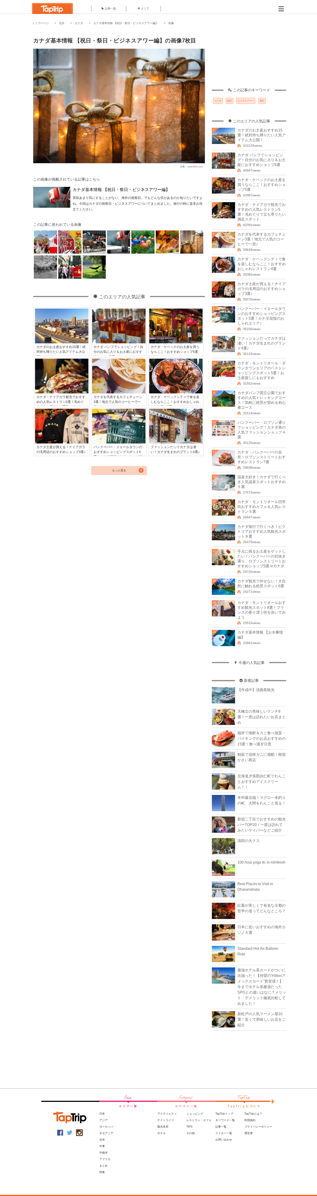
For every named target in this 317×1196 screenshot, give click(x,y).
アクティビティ (167, 1113)
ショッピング (194, 1113)
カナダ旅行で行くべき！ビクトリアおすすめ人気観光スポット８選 (261, 531)
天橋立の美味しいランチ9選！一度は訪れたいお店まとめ (261, 716)
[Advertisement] (249, 59)
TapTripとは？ (253, 1113)
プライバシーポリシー (258, 1126)
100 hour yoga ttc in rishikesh (261, 862)
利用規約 (250, 1120)
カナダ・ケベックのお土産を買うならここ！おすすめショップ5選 (261, 184)
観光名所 (162, 1126)
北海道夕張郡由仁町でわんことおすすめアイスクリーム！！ (261, 781)
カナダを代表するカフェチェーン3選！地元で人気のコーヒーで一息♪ (261, 239)
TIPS (189, 1126)
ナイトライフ (165, 1120)
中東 (102, 1146)
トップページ (40, 23)
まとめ (103, 1165)
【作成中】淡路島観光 (256, 690)
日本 (102, 1113)
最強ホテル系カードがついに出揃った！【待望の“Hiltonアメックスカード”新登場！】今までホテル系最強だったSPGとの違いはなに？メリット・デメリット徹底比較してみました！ (261, 986)
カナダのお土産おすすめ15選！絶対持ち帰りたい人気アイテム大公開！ (261, 135)
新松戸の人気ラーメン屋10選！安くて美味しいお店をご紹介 (261, 1019)
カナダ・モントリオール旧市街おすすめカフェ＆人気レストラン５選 (261, 506)
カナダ (79, 23)
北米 (62, 23)
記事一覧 (110, 8)
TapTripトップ (224, 1113)
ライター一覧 (223, 1133)
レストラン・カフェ (198, 1120)
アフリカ (104, 1159)
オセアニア (106, 1133)
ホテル (161, 1133)
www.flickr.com (195, 166)
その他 (190, 1133)
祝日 (229, 100)
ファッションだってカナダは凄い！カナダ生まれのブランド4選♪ (261, 343)
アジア (103, 1120)
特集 (102, 1172)
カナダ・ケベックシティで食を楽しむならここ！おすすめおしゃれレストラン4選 (261, 264)
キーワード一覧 (225, 1120)
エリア (145, 8)
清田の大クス (248, 841)
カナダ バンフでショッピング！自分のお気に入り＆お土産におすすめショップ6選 (261, 160)
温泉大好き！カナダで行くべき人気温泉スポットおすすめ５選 (261, 482)
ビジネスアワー (246, 100)
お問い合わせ (223, 1139)
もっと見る (119, 470)
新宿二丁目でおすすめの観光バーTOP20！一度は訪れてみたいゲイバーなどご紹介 (261, 824)
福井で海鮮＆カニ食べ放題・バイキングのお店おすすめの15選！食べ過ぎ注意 (261, 738)
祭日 (262, 100)
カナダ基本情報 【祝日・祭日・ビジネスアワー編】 (125, 23)
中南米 (103, 1152)
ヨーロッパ (106, 1126)
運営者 (248, 1133)
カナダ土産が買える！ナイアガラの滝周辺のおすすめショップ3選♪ (261, 289)
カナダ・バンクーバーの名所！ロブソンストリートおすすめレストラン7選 (261, 457)
